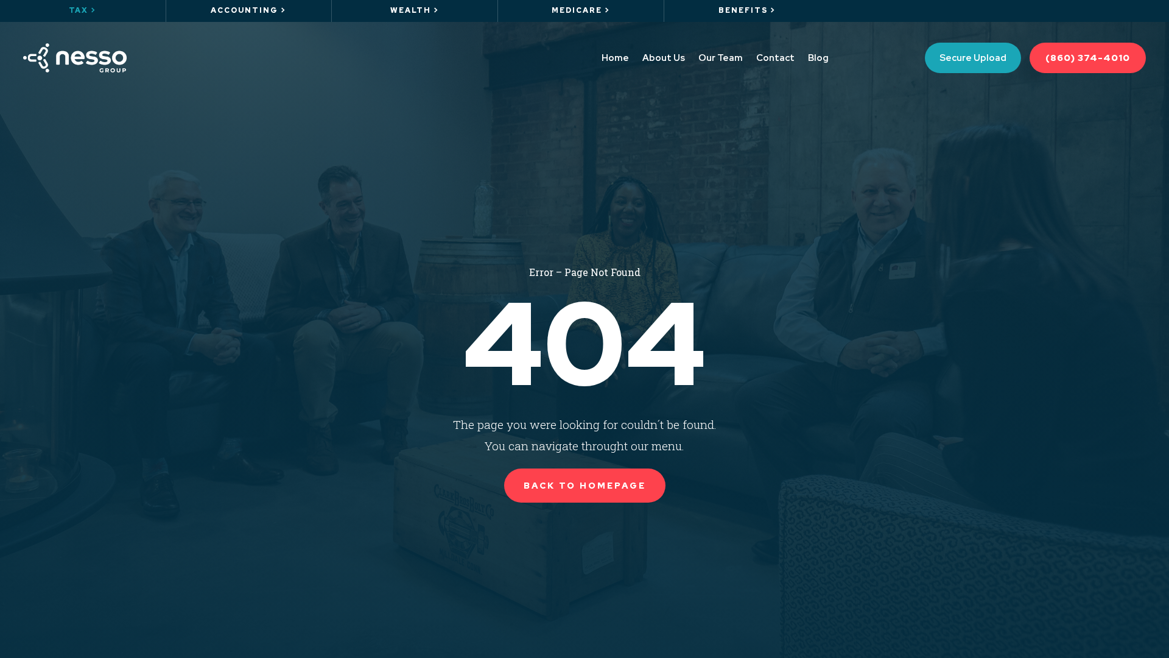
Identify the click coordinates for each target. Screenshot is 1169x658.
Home (615, 58)
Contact (775, 58)
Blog (818, 58)
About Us (663, 58)
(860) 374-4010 (1087, 58)
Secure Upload (972, 58)
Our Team (720, 58)
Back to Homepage (585, 485)
